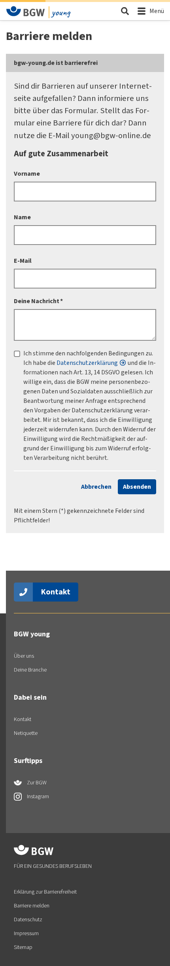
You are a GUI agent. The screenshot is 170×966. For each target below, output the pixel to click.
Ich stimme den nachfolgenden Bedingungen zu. (88, 353)
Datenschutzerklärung (87, 363)
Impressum (26, 933)
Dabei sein (30, 697)
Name (22, 217)
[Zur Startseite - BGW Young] (25, 11)
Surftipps (28, 760)
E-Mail (23, 260)
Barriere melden (31, 905)
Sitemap (23, 947)
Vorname (27, 173)
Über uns (24, 656)
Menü (156, 11)
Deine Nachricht (38, 301)
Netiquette (26, 733)
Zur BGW (36, 782)
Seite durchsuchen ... (125, 11)
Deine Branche (30, 670)
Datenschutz (28, 919)
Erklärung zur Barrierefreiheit (45, 892)
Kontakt (55, 591)
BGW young (32, 634)
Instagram (37, 796)
